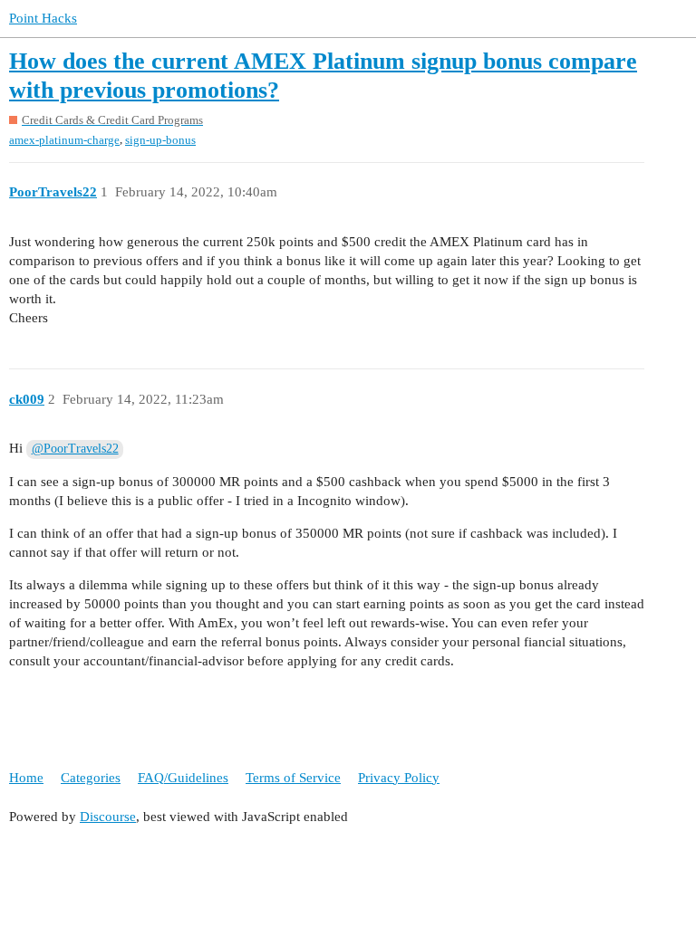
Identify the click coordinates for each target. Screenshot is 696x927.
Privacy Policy (399, 777)
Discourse (108, 816)
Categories (91, 777)
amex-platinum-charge (64, 140)
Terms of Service (293, 777)
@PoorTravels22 (75, 448)
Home (26, 777)
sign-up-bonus (160, 140)
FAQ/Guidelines (183, 777)
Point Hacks (43, 18)
